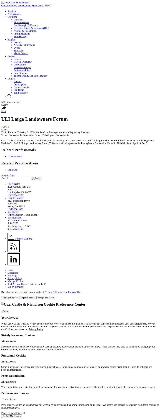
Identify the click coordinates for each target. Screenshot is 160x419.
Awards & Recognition (25, 31)
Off (14, 399)
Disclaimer (13, 272)
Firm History (20, 36)
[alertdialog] (80, 360)
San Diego (19, 90)
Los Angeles (20, 84)
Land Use (12, 170)
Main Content (24, 5)
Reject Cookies (28, 298)
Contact (11, 78)
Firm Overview (21, 22)
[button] (3, 108)
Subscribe (18, 50)
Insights (11, 39)
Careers (11, 56)
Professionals (14, 14)
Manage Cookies (16, 281)
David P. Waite (15, 156)
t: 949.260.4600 (15, 209)
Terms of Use (74, 292)
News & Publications (24, 45)
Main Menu (37, 5)
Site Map (12, 275)
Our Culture (20, 64)
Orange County (21, 87)
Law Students (20, 73)
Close (5, 311)
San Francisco (21, 92)
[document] (80, 360)
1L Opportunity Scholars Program (30, 75)
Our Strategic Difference (26, 25)
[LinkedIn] (14, 264)
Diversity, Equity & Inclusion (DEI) (31, 28)
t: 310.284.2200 (15, 195)
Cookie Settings (9, 5)
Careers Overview (23, 61)
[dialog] (80, 295)
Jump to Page (8, 175)
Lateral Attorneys (22, 67)
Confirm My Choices (11, 416)
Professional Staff (22, 70)
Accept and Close (46, 298)
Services (12, 11)
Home (11, 270)
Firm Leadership (22, 33)
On (6, 399)
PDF (3, 111)
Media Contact (21, 53)
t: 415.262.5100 (15, 229)
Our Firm (12, 16)
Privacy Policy (15, 278)
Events (17, 47)
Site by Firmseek (16, 286)
